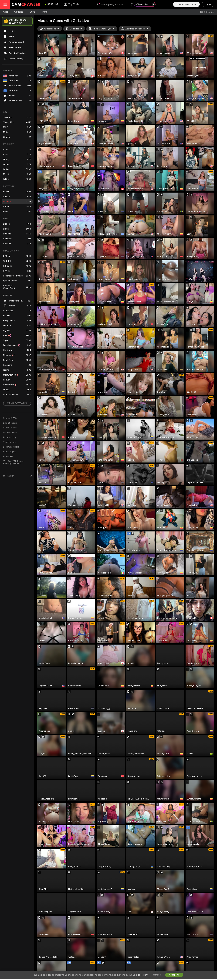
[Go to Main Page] (26, 4)
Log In (208, 4)
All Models (8, 456)
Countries (74, 29)
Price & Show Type (102, 29)
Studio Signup (9, 452)
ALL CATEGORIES (19, 403)
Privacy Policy (9, 437)
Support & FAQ (10, 418)
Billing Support (10, 423)
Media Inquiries (10, 432)
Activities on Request (135, 29)
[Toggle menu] (5, 4)
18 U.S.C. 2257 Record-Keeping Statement (13, 462)
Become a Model (11, 447)
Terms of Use (9, 442)
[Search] (131, 4)
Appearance (50, 29)
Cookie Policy (139, 975)
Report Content (10, 428)
